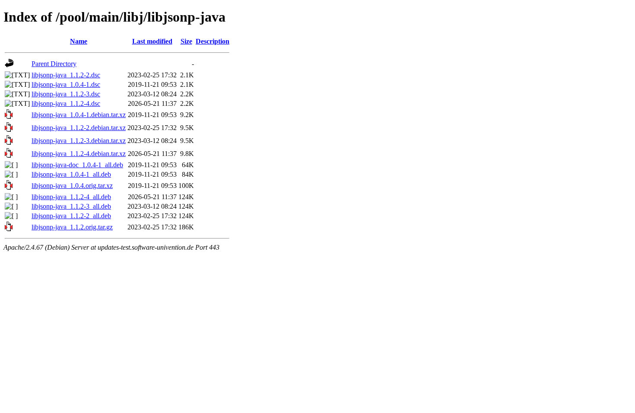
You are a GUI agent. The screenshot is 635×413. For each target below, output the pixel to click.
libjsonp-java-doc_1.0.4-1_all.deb (77, 164)
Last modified (152, 41)
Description (212, 41)
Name (78, 41)
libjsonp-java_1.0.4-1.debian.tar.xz (79, 114)
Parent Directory (54, 63)
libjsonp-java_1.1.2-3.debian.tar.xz (79, 140)
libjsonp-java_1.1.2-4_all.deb (71, 196)
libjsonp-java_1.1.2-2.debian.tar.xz (79, 127)
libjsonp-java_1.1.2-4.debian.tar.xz (79, 153)
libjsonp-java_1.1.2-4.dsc (66, 103)
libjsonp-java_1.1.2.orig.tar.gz (72, 227)
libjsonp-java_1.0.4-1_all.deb (71, 174)
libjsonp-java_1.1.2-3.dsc (66, 94)
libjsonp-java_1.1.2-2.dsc (66, 75)
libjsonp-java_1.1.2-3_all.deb (71, 206)
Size (186, 41)
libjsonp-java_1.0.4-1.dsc (66, 84)
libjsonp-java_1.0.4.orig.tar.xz (72, 185)
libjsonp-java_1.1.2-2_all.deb (71, 215)
